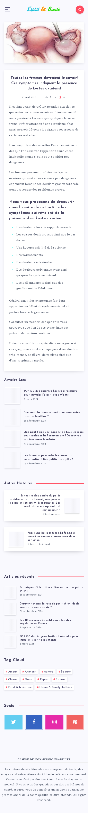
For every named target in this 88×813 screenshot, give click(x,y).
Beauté (66, 671)
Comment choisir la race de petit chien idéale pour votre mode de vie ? (49, 606)
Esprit (44, 679)
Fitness (61, 679)
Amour (12, 671)
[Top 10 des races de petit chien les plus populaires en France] (10, 625)
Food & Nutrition (20, 687)
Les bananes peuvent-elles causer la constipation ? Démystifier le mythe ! (48, 457)
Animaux (30, 671)
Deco (28, 679)
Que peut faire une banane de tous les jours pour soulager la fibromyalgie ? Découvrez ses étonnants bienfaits (53, 436)
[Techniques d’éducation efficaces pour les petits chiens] (10, 592)
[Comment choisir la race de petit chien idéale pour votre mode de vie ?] (10, 608)
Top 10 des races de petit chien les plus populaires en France (45, 622)
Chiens (12, 679)
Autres (48, 671)
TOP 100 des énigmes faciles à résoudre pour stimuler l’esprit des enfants (51, 393)
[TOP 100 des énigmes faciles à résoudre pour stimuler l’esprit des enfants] (10, 641)
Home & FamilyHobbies (55, 687)
